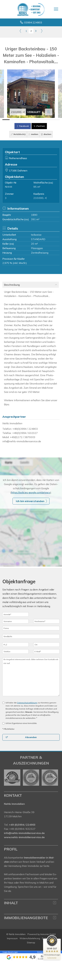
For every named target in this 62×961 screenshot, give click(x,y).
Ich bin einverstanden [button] (30, 501)
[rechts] (42, 30)
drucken (47, 134)
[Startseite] (31, 9)
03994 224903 (33, 22)
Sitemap (31, 942)
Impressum (12, 938)
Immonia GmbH (48, 934)
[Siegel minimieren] (59, 940)
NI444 (8, 186)
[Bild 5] (34, 119)
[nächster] (54, 777)
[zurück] (7, 777)
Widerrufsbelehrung (30, 938)
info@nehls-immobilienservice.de (21, 441)
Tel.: (19, 824)
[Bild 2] (13, 119)
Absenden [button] (31, 737)
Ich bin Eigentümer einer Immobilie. (21, 723)
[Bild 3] (20, 119)
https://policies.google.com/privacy (30, 492)
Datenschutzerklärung (27, 702)
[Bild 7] (48, 119)
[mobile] (56, 9)
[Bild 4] (27, 119)
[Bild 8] (56, 119)
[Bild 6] (41, 119)
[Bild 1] (6, 119)
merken (34, 134)
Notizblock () (19, 134)
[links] (20, 30)
